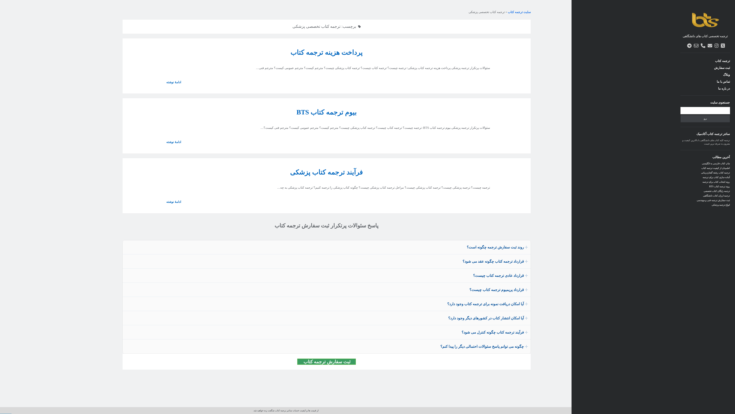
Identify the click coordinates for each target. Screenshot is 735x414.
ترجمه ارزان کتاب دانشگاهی (716, 195)
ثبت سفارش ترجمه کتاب (328, 361)
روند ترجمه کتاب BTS (719, 186)
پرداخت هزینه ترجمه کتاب (327, 52)
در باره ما (724, 88)
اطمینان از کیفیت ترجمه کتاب (715, 168)
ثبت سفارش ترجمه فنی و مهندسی (713, 200)
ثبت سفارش (722, 67)
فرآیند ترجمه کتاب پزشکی (326, 172)
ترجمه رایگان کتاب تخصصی (717, 191)
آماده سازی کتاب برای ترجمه (716, 177)
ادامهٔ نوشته (172, 83)
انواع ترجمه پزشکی (721, 205)
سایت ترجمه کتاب (519, 12)
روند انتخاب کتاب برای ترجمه (716, 182)
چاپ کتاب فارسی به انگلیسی (716, 163)
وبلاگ (726, 74)
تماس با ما (723, 81)
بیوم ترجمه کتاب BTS (326, 112)
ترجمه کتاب (722, 60)
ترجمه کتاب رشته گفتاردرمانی (715, 172)
